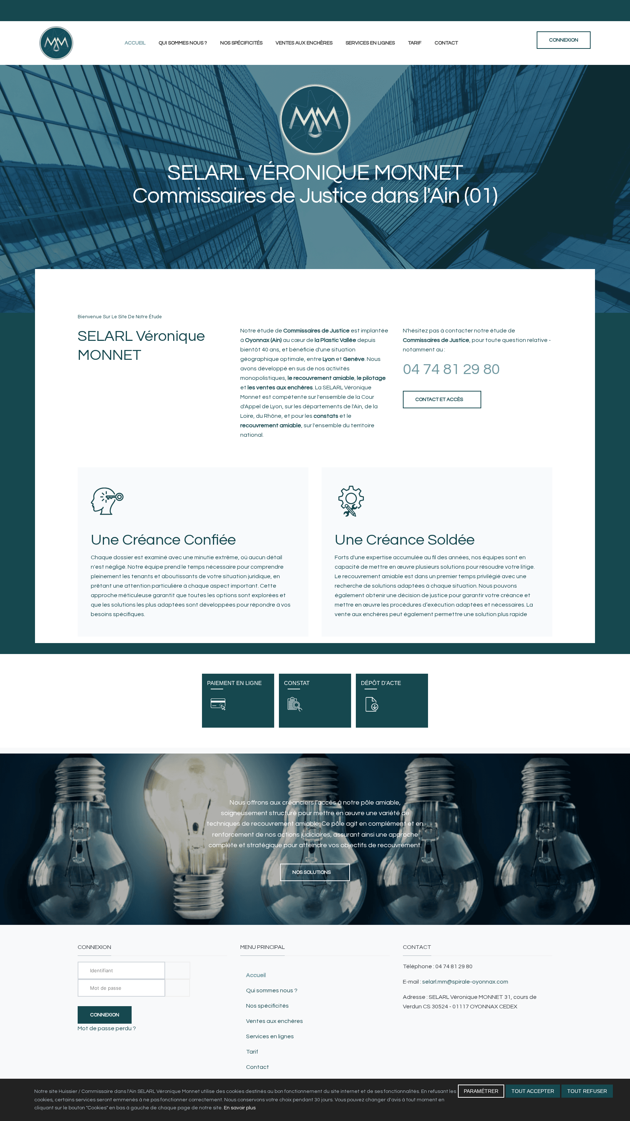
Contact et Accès (439, 399)
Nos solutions (312, 872)
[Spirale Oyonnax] (56, 43)
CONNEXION (563, 40)
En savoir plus (240, 1107)
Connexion (104, 1014)
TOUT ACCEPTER (533, 1091)
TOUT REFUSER (587, 1091)
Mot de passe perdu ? (107, 1028)
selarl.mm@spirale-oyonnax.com (465, 982)
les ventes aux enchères (280, 387)
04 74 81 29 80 (451, 369)
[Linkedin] (589, 10)
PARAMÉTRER (481, 1091)
